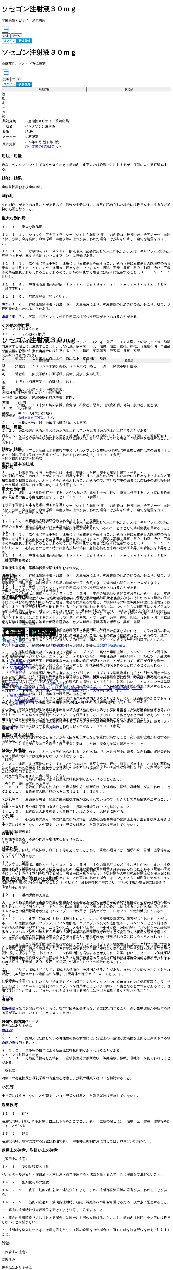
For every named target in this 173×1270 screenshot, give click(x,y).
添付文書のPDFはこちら (43, 146)
